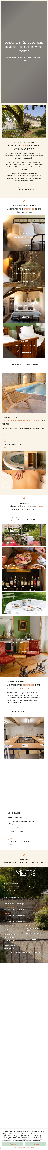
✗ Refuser (35, 1144)
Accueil (6, 929)
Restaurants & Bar (10, 935)
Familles (24, 341)
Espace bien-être (9, 940)
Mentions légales (32, 926)
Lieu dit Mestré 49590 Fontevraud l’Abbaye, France (22, 887)
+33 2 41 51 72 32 (16, 832)
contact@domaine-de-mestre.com (22, 828)
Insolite (24, 305)
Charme (24, 233)
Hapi (26, 952)
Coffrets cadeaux (9, 946)
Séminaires (7, 943)
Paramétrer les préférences (24, 1147)
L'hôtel (6, 932)
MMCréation (35, 952)
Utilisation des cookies (34, 933)
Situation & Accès (10, 948)
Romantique (24, 269)
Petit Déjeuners (9, 937)
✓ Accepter (12, 1144)
